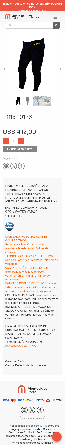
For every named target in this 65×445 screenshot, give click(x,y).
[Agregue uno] (21, 141)
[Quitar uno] (6, 141)
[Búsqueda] (56, 25)
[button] (4, 69)
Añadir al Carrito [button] (20, 149)
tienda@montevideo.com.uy (26, 425)
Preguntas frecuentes (32, 418)
